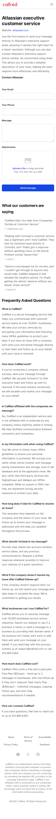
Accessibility (45, 737)
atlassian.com (21, 30)
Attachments (9, 147)
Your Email (7, 89)
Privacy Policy (11, 744)
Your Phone (8, 105)
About (11, 737)
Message (7, 120)
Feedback (45, 744)
